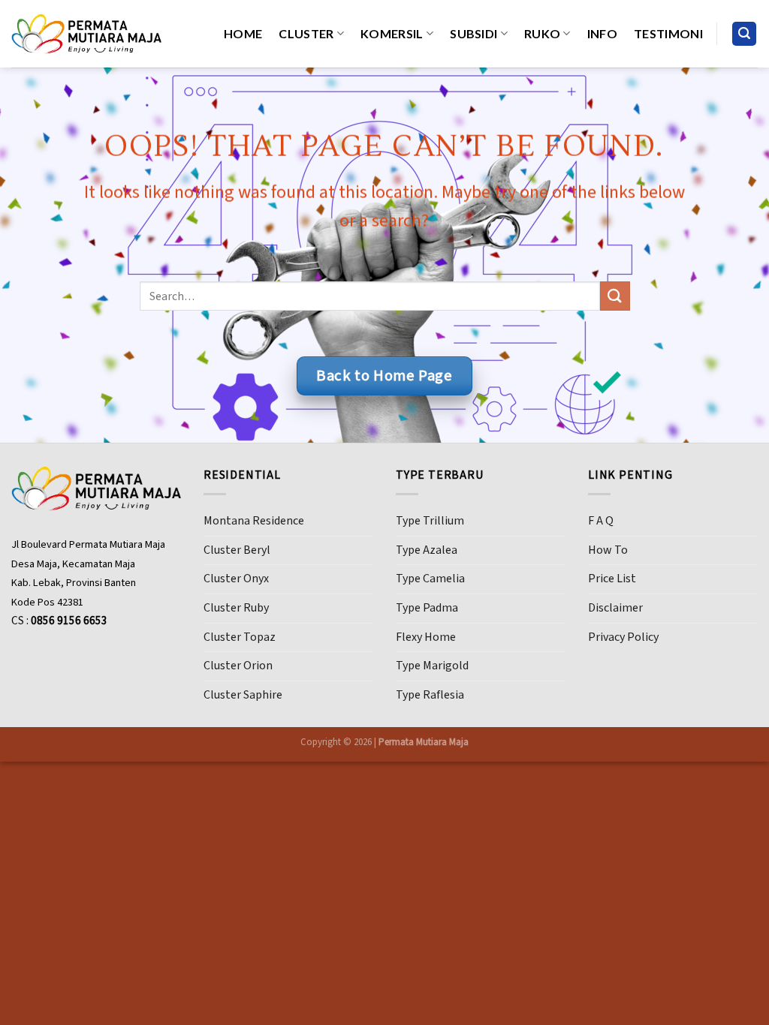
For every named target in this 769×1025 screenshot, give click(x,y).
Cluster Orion (238, 665)
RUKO (542, 33)
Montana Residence (254, 520)
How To (608, 550)
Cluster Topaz (240, 637)
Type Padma (427, 608)
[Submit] (614, 296)
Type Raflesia (430, 695)
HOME (243, 33)
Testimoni (668, 33)
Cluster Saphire (243, 695)
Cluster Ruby (236, 608)
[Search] (744, 34)
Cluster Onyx (236, 578)
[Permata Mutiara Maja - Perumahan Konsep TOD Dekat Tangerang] (86, 33)
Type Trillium (430, 520)
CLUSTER (306, 33)
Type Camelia (430, 578)
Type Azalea (426, 550)
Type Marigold (432, 665)
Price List (612, 578)
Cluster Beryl (237, 550)
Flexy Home (426, 637)
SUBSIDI (473, 33)
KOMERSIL (392, 33)
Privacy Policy (623, 637)
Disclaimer (615, 608)
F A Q (601, 520)
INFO (602, 33)
